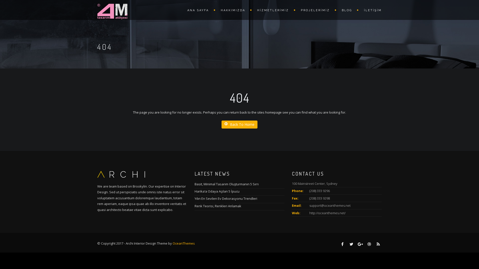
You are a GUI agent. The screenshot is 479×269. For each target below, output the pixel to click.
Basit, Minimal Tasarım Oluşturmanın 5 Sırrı (227, 184)
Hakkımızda (233, 10)
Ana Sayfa (198, 10)
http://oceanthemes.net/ (327, 213)
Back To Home (242, 124)
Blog (347, 10)
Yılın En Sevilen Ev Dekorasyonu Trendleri (226, 198)
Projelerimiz (315, 10)
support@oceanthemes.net (330, 205)
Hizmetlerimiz (273, 10)
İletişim (373, 10)
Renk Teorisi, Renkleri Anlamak (218, 206)
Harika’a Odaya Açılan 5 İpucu (217, 191)
